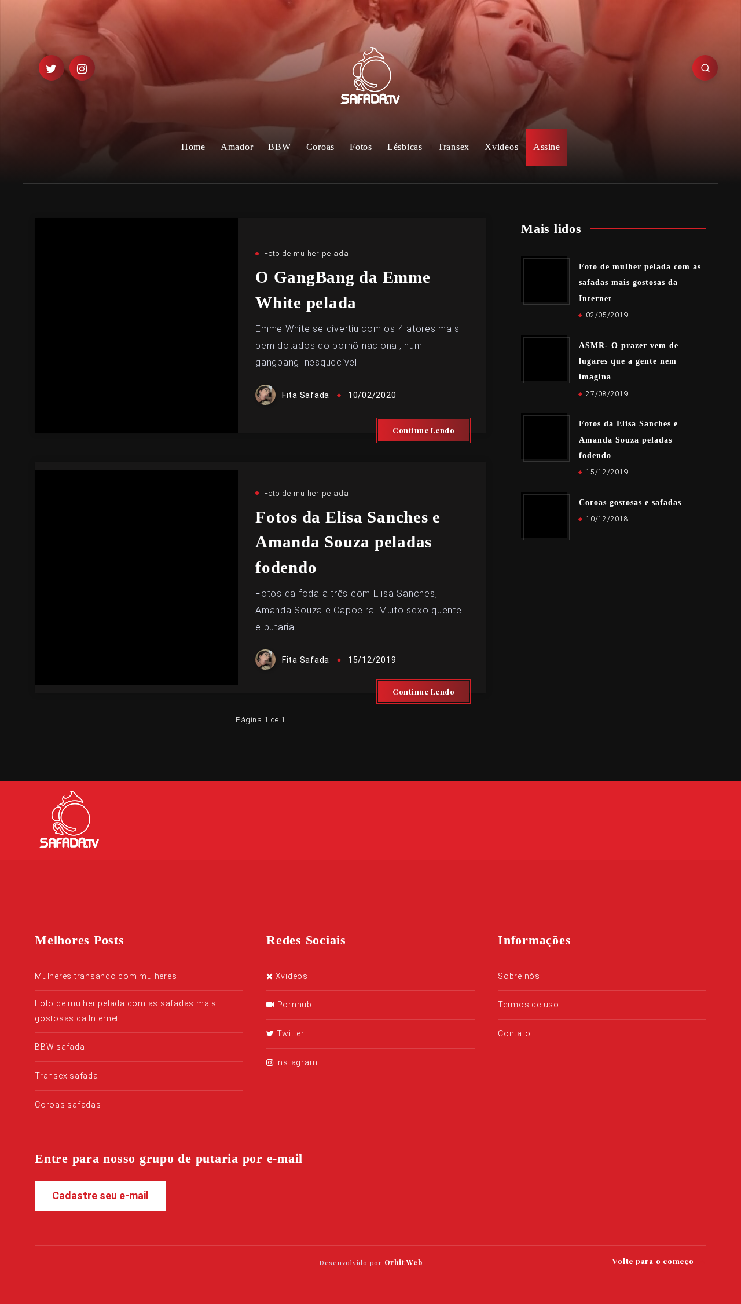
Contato (514, 1033)
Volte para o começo (654, 1261)
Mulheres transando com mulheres (106, 976)
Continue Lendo (423, 430)
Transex (453, 147)
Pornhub (293, 1004)
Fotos (361, 147)
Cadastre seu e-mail (100, 1195)
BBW (279, 147)
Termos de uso (528, 1004)
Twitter (289, 1033)
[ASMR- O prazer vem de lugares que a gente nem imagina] (544, 358)
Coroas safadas (68, 1104)
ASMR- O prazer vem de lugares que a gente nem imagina (628, 361)
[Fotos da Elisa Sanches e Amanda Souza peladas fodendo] (544, 436)
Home (193, 147)
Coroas (320, 147)
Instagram (295, 1062)
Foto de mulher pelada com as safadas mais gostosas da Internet (640, 282)
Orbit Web (403, 1262)
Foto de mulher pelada (306, 253)
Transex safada (66, 1075)
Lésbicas (405, 147)
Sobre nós (519, 976)
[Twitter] (51, 68)
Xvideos (501, 147)
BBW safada (60, 1046)
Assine (546, 147)
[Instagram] (82, 68)
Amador (237, 147)
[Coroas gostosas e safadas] (544, 515)
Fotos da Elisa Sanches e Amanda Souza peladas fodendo (348, 541)
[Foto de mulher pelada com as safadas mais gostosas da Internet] (544, 279)
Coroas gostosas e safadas (630, 502)
